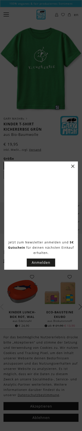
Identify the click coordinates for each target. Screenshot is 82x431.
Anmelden (41, 262)
